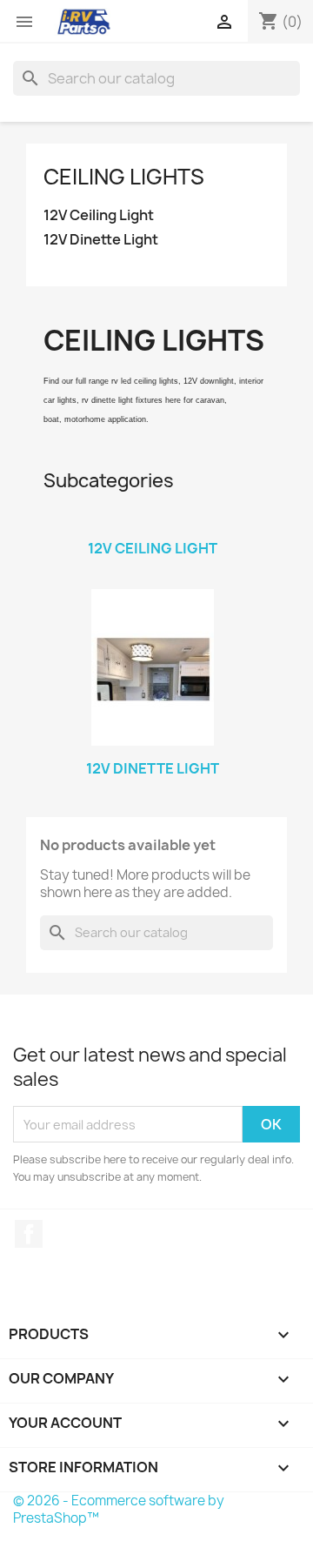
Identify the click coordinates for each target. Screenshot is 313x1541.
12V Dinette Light (100, 240)
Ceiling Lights (123, 176)
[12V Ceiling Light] (152, 525)
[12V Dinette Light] (152, 667)
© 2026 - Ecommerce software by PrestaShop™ (118, 1509)
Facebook (29, 1234)
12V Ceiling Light (98, 215)
